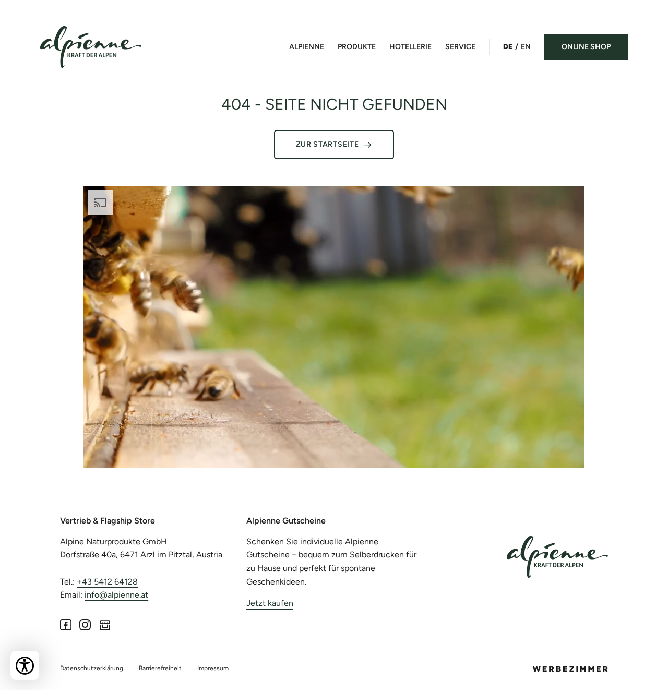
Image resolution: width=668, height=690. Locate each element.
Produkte (357, 46)
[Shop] (105, 624)
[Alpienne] (557, 557)
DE (507, 46)
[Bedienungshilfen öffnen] (24, 665)
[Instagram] (85, 624)
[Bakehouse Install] (90, 47)
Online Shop (586, 46)
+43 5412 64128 (107, 582)
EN (526, 46)
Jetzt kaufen (269, 603)
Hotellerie (410, 46)
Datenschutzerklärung (91, 668)
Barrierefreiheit (160, 668)
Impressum (213, 668)
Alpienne (306, 46)
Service (460, 46)
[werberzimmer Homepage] (570, 668)
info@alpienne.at (116, 595)
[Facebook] (65, 624)
